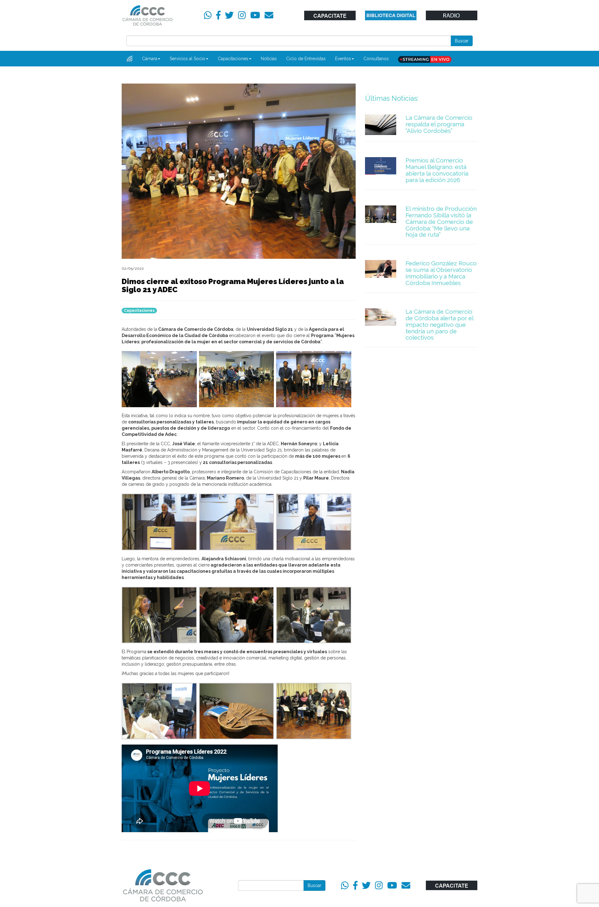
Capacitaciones (233, 58)
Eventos (343, 58)
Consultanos (376, 58)
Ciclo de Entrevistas (306, 58)
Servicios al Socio (187, 58)
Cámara (149, 58)
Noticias (269, 58)
